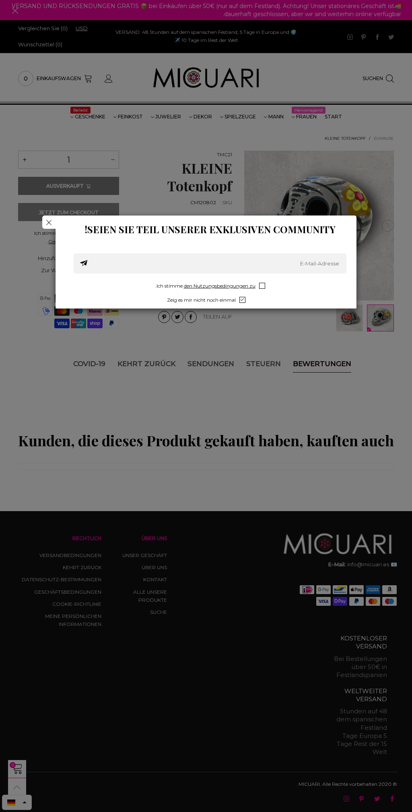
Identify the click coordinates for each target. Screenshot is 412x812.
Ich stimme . (205, 286)
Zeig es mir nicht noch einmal (201, 300)
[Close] (49, 222)
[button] (84, 263)
